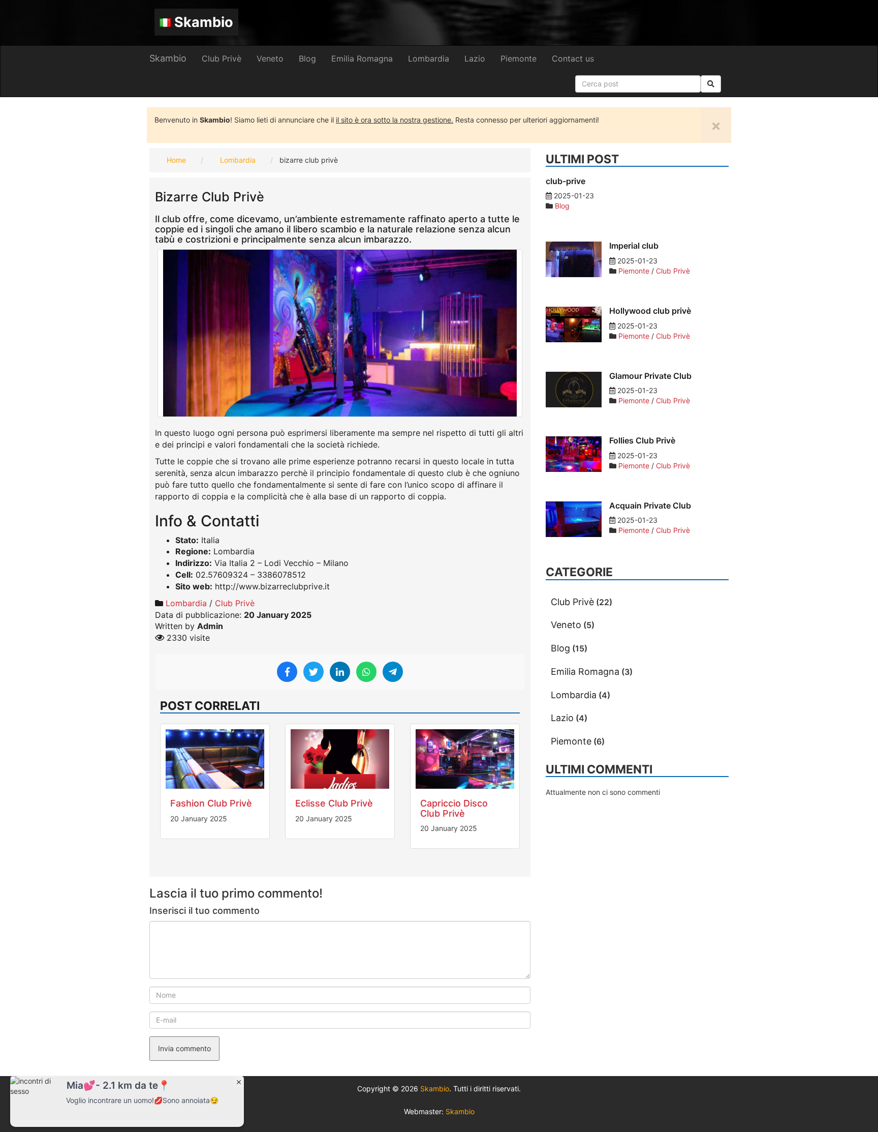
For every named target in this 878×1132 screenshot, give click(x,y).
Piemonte (518, 58)
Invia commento (184, 1048)
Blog (307, 58)
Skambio (203, 22)
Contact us (573, 58)
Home (176, 160)
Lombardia (428, 58)
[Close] (239, 1081)
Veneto (270, 58)
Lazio (474, 58)
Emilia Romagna (362, 58)
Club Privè (221, 58)
